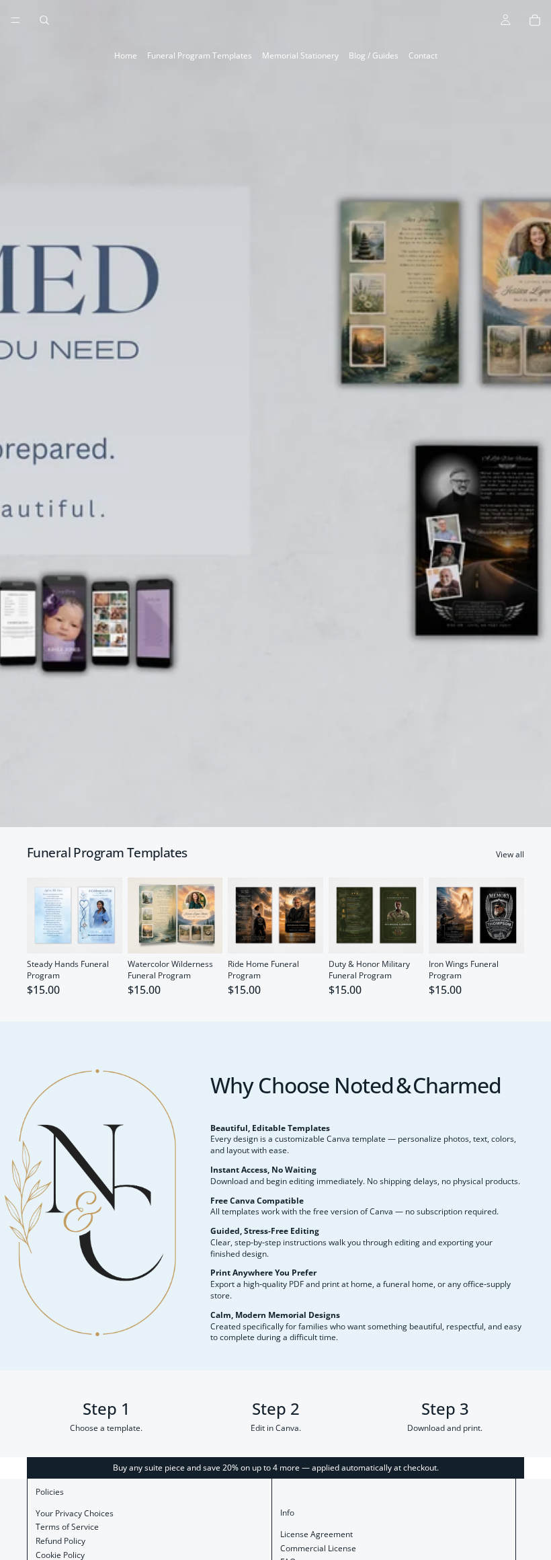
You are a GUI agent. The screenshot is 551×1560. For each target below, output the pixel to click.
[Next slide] (107, 915)
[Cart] (535, 20)
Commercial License (318, 1548)
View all (510, 854)
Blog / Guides (373, 55)
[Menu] (15, 20)
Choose (113, 932)
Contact (423, 55)
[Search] (44, 20)
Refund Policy (60, 1541)
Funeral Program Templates (199, 55)
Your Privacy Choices (75, 1513)
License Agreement (316, 1534)
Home (125, 55)
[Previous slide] (41, 915)
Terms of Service (67, 1526)
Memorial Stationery (300, 55)
